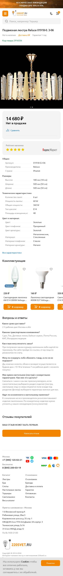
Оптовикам (30, 493)
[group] (31, 77)
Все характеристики (12, 252)
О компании (31, 479)
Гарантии (29, 489)
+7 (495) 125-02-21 (12, 459)
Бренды (29, 482)
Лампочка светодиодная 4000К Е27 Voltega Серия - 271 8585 (42, 299)
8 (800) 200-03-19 (11, 467)
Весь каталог (8, 500)
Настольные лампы (11, 489)
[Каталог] (5, 13)
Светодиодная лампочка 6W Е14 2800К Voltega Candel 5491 (15, 299)
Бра (4, 482)
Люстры (6, 479)
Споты (5, 486)
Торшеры (6, 493)
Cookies (25, 561)
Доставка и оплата (34, 486)
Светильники (8, 496)
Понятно (50, 563)
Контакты (30, 496)
